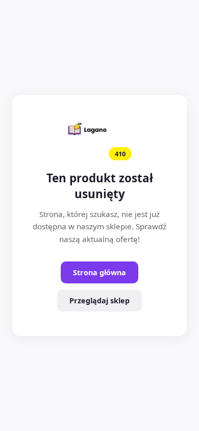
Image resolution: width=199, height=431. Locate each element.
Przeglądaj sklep (99, 300)
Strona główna (99, 272)
